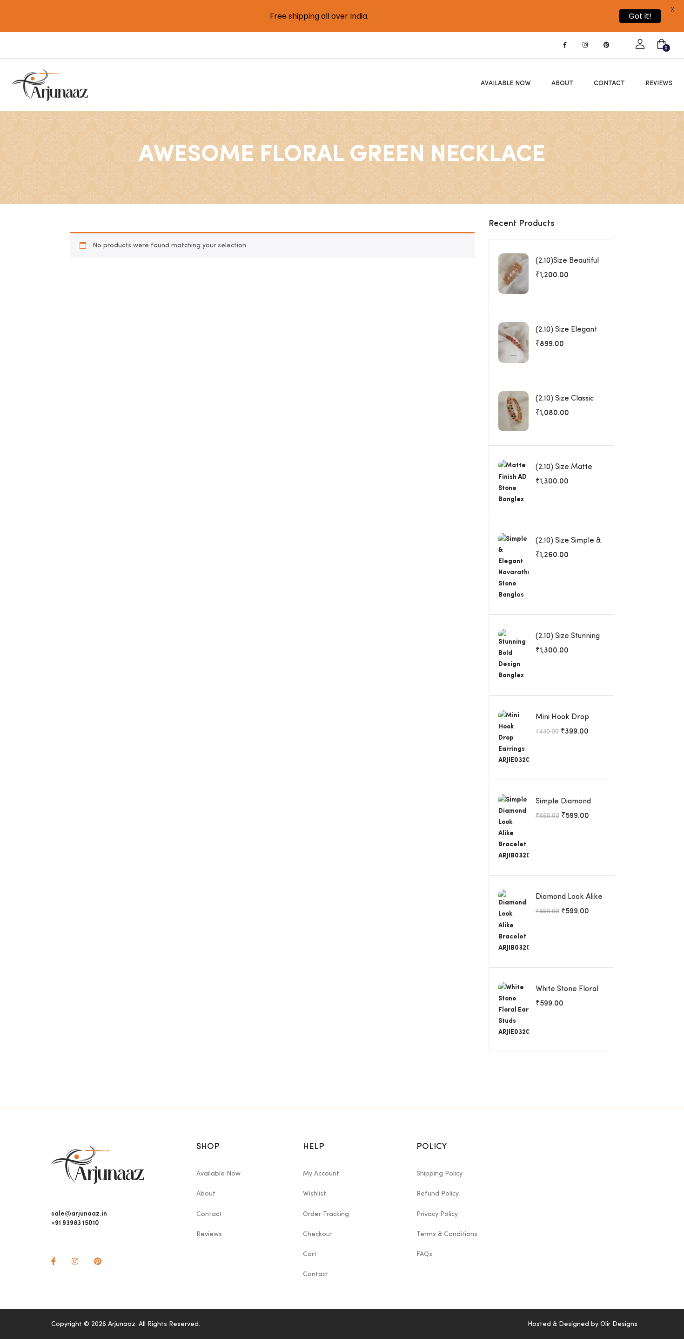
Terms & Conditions (446, 1234)
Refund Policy (437, 1193)
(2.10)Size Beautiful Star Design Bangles (570, 266)
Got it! (640, 16)
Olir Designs (618, 1324)
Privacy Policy (437, 1214)
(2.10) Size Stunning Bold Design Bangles (570, 641)
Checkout (318, 1234)
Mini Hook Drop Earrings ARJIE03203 (570, 722)
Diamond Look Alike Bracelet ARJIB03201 (570, 902)
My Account (321, 1173)
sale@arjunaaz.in (79, 1212)
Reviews (658, 83)
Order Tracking (326, 1214)
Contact (609, 83)
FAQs (424, 1254)
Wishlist (314, 1193)
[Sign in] (640, 44)
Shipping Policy (439, 1173)
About (562, 83)
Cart (310, 1254)
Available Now (506, 83)
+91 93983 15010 (75, 1222)
